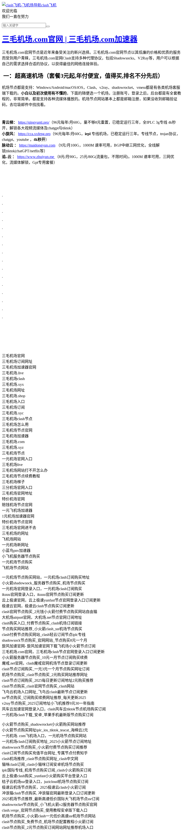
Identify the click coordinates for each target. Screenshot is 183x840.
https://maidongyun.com (37, 145)
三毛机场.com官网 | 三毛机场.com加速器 (69, 39)
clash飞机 (48, 5)
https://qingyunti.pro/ (33, 122)
